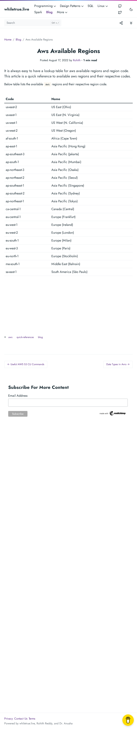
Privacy (8, 719)
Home (7, 39)
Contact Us (20, 719)
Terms (32, 719)
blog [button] (40, 337)
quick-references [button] (25, 337)
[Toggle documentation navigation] (131, 22)
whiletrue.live (16, 9)
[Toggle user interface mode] (131, 9)
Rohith (76, 60)
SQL (90, 6)
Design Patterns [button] (70, 6)
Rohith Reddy (44, 723)
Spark (38, 12)
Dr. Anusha (66, 723)
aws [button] (10, 337)
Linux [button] (101, 6)
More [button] (61, 12)
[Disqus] (68, 478)
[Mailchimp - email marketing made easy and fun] (113, 413)
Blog (49, 12)
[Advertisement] (68, 309)
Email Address (17, 395)
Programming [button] (44, 6)
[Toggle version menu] (121, 22)
